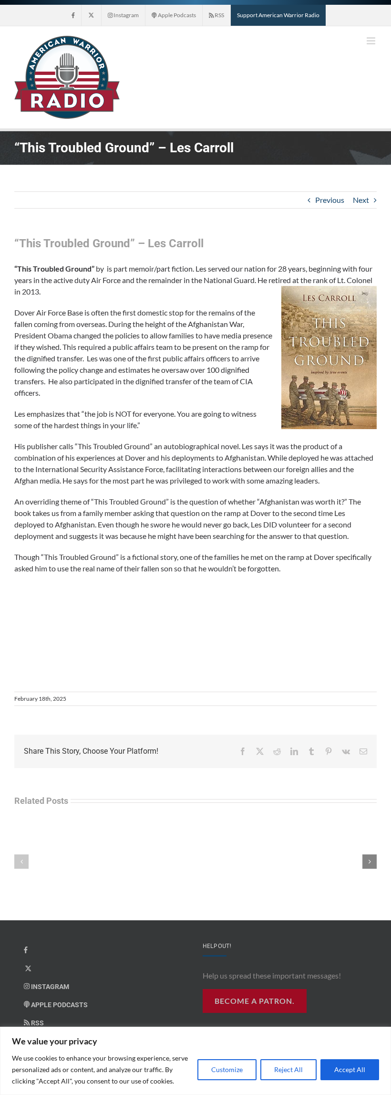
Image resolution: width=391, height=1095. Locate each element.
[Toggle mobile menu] (372, 41)
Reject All (288, 1069)
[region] (195, 1061)
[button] (21, 861)
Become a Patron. (255, 1000)
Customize (227, 1069)
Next (361, 199)
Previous (329, 199)
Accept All (349, 1069)
